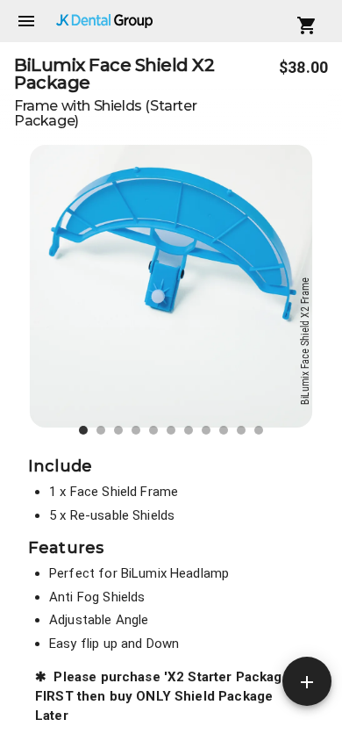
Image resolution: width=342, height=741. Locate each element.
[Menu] (26, 21)
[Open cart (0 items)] (307, 25)
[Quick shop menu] (306, 681)
